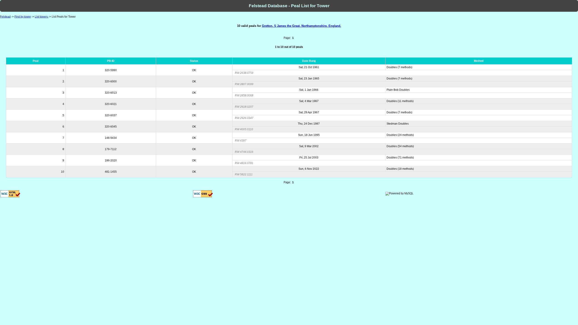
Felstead (5, 16)
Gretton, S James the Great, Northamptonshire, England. (301, 26)
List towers (42, 16)
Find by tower (22, 16)
